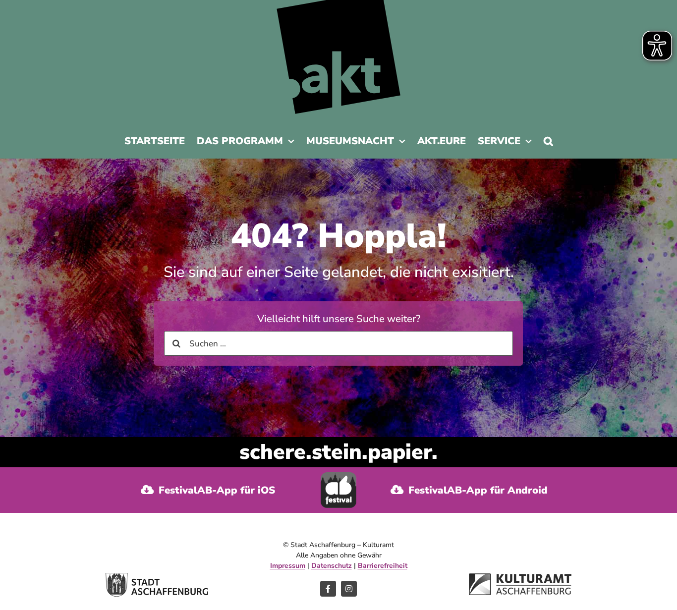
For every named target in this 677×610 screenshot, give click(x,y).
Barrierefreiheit (382, 565)
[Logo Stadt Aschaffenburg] (157, 577)
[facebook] (328, 589)
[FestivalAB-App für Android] (468, 490)
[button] (548, 144)
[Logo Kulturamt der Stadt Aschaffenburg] (520, 577)
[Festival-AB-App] (339, 476)
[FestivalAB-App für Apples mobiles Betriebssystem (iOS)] (208, 490)
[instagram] (349, 589)
